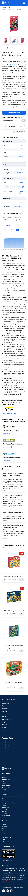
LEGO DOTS (13, 65)
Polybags (5, 47)
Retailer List (5, 807)
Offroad (11, 754)
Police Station (5, 751)
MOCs (3, 839)
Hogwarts (9, 745)
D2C (4, 742)
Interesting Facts (6, 837)
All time (24, 233)
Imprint (4, 790)
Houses (19, 751)
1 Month (7, 229)
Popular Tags (7, 738)
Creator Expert (6, 730)
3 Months (12, 229)
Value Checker (6, 815)
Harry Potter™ (6, 722)
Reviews (4, 831)
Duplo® (4, 716)
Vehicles (15, 745)
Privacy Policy (5, 788)
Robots (21, 748)
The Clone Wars (6, 757)
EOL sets (4, 813)
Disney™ (4, 708)
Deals (3, 799)
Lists (3, 841)
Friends (4, 733)
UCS (4, 745)
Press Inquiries (6, 785)
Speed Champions (7, 714)
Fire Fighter (13, 751)
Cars (4, 748)
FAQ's (3, 781)
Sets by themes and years (9, 803)
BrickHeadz (5, 719)
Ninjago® (4, 724)
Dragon (8, 748)
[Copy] (20, 137)
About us (4, 777)
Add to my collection (14, 112)
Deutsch (9, 860)
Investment (5, 827)
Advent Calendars (10, 742)
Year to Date (23, 229)
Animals (21, 745)
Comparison (5, 833)
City (3, 706)
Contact (4, 783)
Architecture (5, 703)
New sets (4, 811)
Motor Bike (5, 754)
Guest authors (6, 779)
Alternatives (5, 835)
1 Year (17, 229)
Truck (16, 754)
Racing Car (19, 742)
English (4, 860)
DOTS (22, 149)
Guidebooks (5, 829)
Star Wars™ (5, 711)
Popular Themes (8, 699)
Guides (4, 824)
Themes (4, 805)
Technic (4, 727)
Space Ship (15, 748)
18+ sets (4, 809)
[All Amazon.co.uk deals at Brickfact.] (5, 126)
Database (4, 801)
